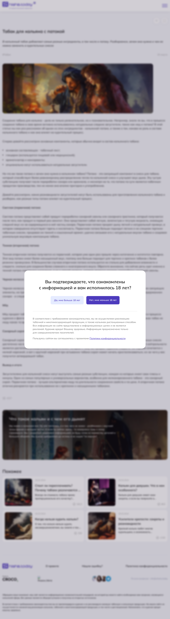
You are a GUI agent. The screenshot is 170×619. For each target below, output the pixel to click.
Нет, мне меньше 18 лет (103, 300)
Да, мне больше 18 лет (67, 300)
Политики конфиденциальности (107, 338)
